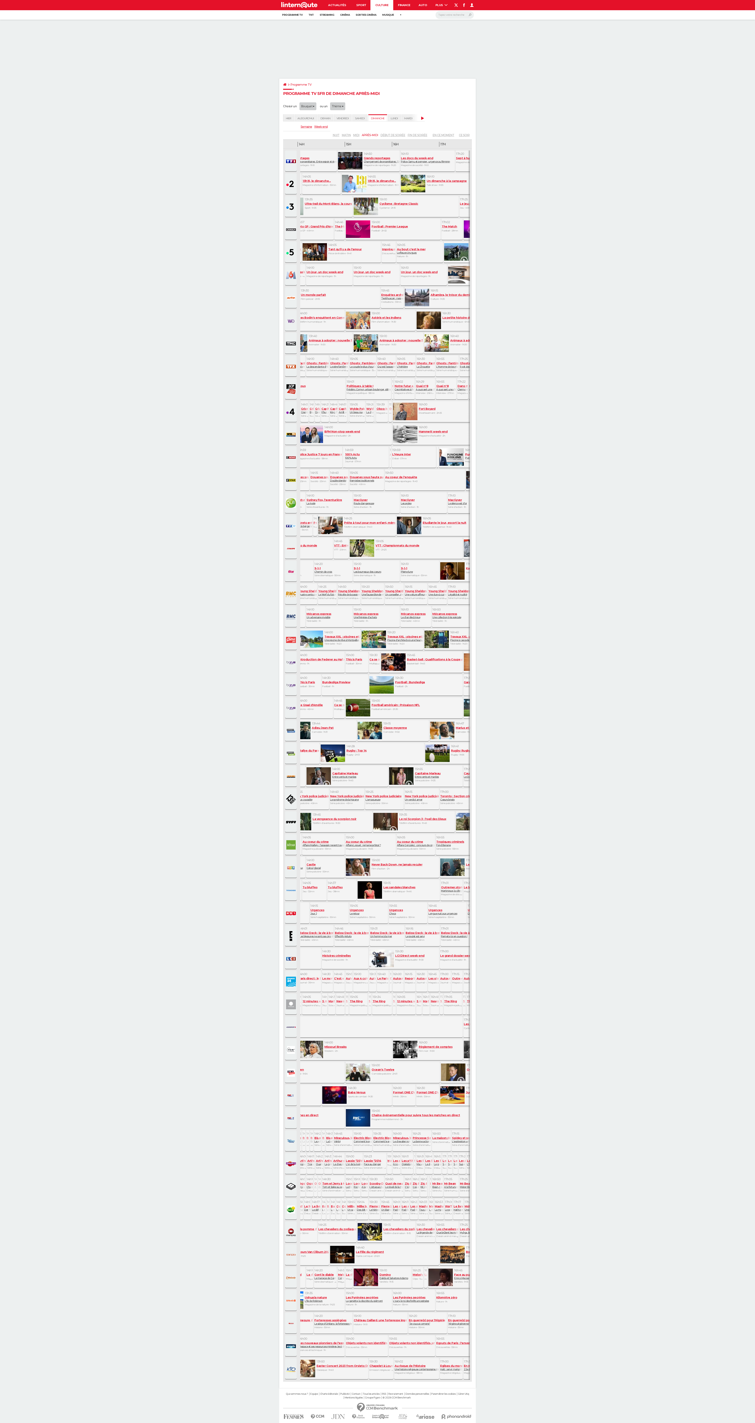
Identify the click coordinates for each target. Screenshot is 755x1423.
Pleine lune (407, 570)
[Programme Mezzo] (291, 1255)
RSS (384, 1394)
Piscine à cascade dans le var (468, 638)
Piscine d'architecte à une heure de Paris (405, 638)
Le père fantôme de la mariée (339, 365)
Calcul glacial (314, 866)
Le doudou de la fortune (428, 1162)
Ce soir (464, 135)
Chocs (396, 912)
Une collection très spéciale (446, 615)
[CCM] (317, 1416)
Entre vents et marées (345, 775)
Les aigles (408, 501)
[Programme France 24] (291, 981)
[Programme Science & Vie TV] (291, 1346)
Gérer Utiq (463, 1394)
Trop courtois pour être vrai (310, 1162)
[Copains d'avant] (380, 1416)
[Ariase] (425, 1416)
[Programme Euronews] (291, 1004)
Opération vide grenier (407, 1162)
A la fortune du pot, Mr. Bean (451, 1185)
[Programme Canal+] (291, 229)
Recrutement (395, 1394)
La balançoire (329, 1139)
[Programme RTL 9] (291, 867)
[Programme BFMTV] (291, 435)
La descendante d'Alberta (318, 365)
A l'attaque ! (315, 1185)
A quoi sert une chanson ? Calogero (446, 388)
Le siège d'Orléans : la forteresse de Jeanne (333, 1322)
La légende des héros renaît (426, 1231)
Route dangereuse (364, 501)
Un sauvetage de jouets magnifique (351, 1208)
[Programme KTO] (291, 1369)
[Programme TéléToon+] (291, 1164)
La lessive (431, 1208)
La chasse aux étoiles (369, 410)
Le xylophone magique (317, 1139)
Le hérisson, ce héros (374, 1208)
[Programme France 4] (291, 412)
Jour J (317, 912)
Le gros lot (437, 1162)
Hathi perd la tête (458, 1208)
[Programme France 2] (291, 184)
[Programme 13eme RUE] (291, 799)
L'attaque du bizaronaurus (376, 1185)
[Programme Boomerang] (291, 1187)
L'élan (328, 1208)
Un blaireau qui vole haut (386, 1208)
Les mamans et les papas (308, 1139)
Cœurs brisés (457, 798)
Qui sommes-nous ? (297, 1394)
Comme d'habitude (341, 1276)
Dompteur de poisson (430, 1185)
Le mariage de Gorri (325, 1276)
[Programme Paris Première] (291, 776)
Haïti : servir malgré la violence (451, 1367)
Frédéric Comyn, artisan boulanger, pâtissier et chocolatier (369, 388)
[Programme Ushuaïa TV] (291, 1300)
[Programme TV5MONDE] (291, 890)
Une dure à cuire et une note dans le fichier (437, 593)
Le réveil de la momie (394, 1185)
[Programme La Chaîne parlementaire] (291, 389)
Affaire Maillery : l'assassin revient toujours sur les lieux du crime (323, 843)
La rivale (324, 501)
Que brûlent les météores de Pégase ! (447, 1231)
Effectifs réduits (352, 934)
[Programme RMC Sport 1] (291, 1095)
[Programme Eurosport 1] (291, 1027)
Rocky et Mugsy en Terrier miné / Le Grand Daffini (357, 1185)
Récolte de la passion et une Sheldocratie (349, 593)
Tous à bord (423, 1208)
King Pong (333, 410)
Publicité (345, 1394)
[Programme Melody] (291, 1278)
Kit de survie (424, 1185)
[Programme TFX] (291, 366)
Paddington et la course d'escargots (413, 1208)
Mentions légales (354, 1397)
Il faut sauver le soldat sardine (325, 410)
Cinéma (345, 14)
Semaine (306, 126)
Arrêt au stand (343, 410)
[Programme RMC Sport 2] (291, 1118)
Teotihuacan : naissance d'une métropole (392, 296)
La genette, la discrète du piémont (364, 1299)
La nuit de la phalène (338, 1208)
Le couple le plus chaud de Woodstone (363, 365)
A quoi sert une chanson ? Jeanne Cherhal (425, 388)
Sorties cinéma (366, 14)
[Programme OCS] (291, 1073)
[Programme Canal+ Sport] (291, 754)
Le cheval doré (338, 1162)
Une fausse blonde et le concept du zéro (373, 593)
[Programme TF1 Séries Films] (291, 526)
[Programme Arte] (291, 298)
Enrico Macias (464, 1276)
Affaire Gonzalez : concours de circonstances (416, 843)
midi (356, 135)
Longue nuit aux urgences (442, 912)
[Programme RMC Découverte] (291, 617)
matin (346, 135)
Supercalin (450, 1162)
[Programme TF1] (291, 161)
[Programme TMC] (291, 343)
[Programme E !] (291, 936)
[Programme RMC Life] (291, 640)
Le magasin (298, 1139)
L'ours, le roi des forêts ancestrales (411, 1299)
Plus (440, 5)
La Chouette (426, 365)
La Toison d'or (323, 1208)
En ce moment (443, 135)
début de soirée (392, 135)
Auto (423, 5)
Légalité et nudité (459, 593)
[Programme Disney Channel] (291, 1141)
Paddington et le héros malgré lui (396, 1208)
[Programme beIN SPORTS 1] (291, 662)
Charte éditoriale (329, 1394)
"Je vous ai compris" (427, 1322)
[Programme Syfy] (291, 822)
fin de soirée (417, 135)
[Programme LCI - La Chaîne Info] (291, 959)
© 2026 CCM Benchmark (397, 1397)
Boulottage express (312, 410)
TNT (311, 14)
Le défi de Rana (316, 1208)
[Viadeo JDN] (403, 1416)
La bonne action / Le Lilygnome (422, 1139)
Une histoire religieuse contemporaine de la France (417, 1367)
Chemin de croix (323, 570)
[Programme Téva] (291, 845)
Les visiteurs (344, 1208)
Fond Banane (450, 843)
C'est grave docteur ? (408, 1185)
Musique (388, 14)
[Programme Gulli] (291, 503)
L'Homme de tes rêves (447, 365)
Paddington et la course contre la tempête (405, 1208)
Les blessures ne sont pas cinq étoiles (316, 934)
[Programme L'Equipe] (291, 548)
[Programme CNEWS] (291, 457)
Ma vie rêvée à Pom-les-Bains (420, 1162)
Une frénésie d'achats (366, 615)
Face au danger (372, 1162)
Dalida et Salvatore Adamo (393, 1276)
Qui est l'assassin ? (386, 365)
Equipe (314, 1394)
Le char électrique (413, 615)
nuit (336, 135)
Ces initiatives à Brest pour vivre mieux (404, 388)
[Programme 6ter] (291, 571)
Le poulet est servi (422, 934)
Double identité (339, 479)
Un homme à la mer (387, 934)
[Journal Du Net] (338, 1416)
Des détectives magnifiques (362, 1208)
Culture (382, 5)
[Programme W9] (291, 321)
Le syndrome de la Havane (347, 798)
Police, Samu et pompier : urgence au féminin (425, 160)
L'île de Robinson (316, 1299)
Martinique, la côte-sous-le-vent (451, 889)
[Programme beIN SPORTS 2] (291, 685)
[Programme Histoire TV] (291, 1323)
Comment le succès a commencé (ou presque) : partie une (363, 1139)
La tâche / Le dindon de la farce (349, 1185)
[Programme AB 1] (291, 913)
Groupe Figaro (372, 1397)
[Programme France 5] (291, 252)
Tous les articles (371, 1394)
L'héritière (406, 365)
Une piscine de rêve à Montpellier (342, 638)
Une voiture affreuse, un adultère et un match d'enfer (416, 593)
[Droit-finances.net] (359, 1416)
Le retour (357, 912)
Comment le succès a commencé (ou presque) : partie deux (382, 1139)
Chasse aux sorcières (310, 1185)
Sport (361, 5)
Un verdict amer (422, 798)
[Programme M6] (291, 275)
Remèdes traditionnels (367, 479)
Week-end (321, 126)
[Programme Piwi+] (291, 1209)
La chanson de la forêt (299, 1208)
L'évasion (323, 1139)
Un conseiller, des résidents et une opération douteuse (394, 593)
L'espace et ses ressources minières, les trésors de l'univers (321, 1345)
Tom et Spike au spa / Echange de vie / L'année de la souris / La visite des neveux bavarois (333, 1185)
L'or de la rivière (354, 1162)
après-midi (370, 135)
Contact (356, 1394)
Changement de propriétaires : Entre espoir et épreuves (309, 160)
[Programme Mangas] (291, 1232)
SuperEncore (456, 1162)
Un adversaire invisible (319, 615)
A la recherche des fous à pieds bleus (365, 1185)
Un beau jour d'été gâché (357, 410)
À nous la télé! (396, 1162)
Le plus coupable (312, 798)
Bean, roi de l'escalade (437, 1185)
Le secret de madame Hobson (448, 1208)
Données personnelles (417, 1394)
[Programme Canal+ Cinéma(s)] (291, 731)
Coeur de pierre (416, 1185)
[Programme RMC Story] (291, 594)
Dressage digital (317, 410)
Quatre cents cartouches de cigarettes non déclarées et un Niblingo (308, 593)
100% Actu (352, 456)
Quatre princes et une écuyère (319, 1162)
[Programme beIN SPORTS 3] (291, 708)
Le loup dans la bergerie (299, 524)
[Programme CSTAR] (291, 480)
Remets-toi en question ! (458, 934)
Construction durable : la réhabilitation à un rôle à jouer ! (392, 388)
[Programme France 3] (291, 207)
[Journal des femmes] (293, 1416)
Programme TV (292, 14)
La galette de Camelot (328, 1162)
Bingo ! (311, 1139)
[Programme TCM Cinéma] (291, 1050)
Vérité (343, 1139)
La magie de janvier (439, 1208)
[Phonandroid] (456, 1416)
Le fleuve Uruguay (411, 251)
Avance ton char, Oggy (319, 1185)
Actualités (337, 5)
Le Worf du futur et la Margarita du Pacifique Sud (327, 593)
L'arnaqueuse (384, 798)
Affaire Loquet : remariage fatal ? (363, 843)
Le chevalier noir (402, 1139)
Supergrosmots (445, 1162)
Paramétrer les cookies (443, 1394)
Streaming (327, 14)
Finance (404, 5)
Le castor (333, 1208)
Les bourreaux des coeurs (367, 570)
